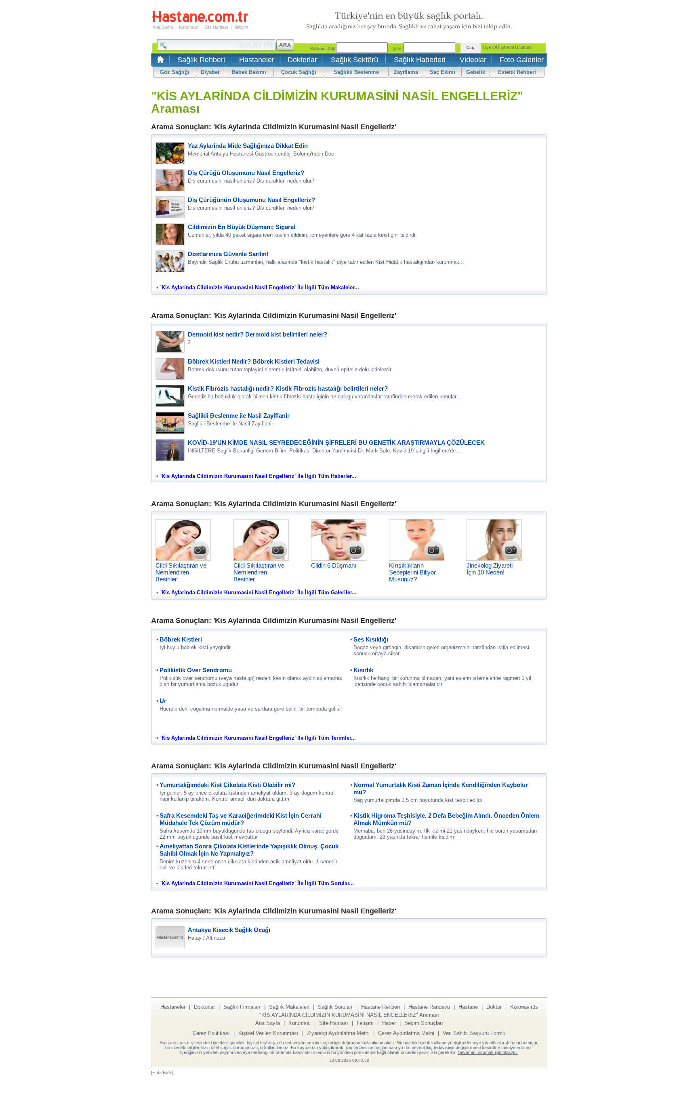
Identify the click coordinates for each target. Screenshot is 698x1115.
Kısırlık (363, 670)
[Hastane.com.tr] (200, 21)
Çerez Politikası (211, 1033)
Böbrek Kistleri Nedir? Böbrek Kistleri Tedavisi (254, 361)
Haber (389, 1023)
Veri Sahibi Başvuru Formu (474, 1033)
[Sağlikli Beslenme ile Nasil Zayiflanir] (170, 431)
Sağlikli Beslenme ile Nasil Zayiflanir (239, 415)
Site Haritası (216, 27)
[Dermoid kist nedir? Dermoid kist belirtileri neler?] (170, 350)
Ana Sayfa (163, 27)
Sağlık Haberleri (420, 60)
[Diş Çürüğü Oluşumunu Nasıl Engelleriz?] (170, 188)
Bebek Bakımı (249, 72)
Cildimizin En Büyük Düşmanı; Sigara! (242, 226)
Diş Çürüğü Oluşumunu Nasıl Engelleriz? (246, 172)
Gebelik (475, 72)
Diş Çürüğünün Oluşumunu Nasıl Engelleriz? (251, 199)
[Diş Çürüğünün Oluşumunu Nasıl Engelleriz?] (170, 215)
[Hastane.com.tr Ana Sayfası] (159, 62)
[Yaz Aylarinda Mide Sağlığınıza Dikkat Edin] (170, 161)
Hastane (468, 1007)
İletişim (241, 27)
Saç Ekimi (442, 72)
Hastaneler (256, 60)
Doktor (494, 1007)
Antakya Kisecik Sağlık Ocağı (229, 929)
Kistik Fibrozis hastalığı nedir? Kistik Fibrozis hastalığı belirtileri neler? (288, 388)
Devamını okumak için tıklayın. (488, 1052)
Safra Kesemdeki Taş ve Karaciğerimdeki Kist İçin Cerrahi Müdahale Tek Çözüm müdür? (241, 819)
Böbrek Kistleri (181, 639)
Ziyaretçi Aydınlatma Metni (338, 1033)
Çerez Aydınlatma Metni (406, 1033)
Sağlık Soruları (335, 1007)
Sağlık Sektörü (354, 60)
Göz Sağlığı (174, 72)
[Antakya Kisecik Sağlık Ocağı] (170, 945)
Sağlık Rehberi (201, 60)
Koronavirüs (524, 1007)
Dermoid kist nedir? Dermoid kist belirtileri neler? (257, 334)
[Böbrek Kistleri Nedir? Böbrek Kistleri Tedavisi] (170, 377)
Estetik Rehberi (517, 72)
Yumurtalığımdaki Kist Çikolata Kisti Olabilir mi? (227, 784)
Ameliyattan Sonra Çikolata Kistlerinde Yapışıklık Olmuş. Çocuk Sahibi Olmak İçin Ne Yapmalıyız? (249, 850)
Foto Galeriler (522, 60)
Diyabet (210, 72)
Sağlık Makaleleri (289, 1007)
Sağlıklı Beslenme (356, 72)
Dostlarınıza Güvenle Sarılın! (228, 253)
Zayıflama (406, 72)
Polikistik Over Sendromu (196, 670)
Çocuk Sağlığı (298, 72)
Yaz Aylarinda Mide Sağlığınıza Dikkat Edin (248, 145)
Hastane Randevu (429, 1007)
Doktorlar (302, 60)
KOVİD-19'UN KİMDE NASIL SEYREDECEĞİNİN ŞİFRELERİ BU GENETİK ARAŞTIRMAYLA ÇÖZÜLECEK (336, 442)
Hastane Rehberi (380, 1007)
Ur (163, 700)
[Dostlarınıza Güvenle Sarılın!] (170, 270)
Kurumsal (188, 27)
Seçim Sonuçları (423, 1023)
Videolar (473, 60)
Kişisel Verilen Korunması (268, 1033)
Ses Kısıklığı (370, 639)
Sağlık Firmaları (242, 1007)
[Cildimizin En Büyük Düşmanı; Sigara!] (170, 243)
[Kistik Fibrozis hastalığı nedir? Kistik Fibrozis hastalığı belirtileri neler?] (170, 404)
